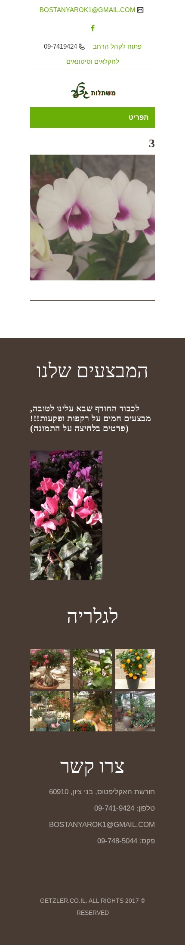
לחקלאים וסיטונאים (92, 61)
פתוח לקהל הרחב (117, 46)
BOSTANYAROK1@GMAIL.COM (88, 9)
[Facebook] (92, 28)
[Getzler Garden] (92, 90)
